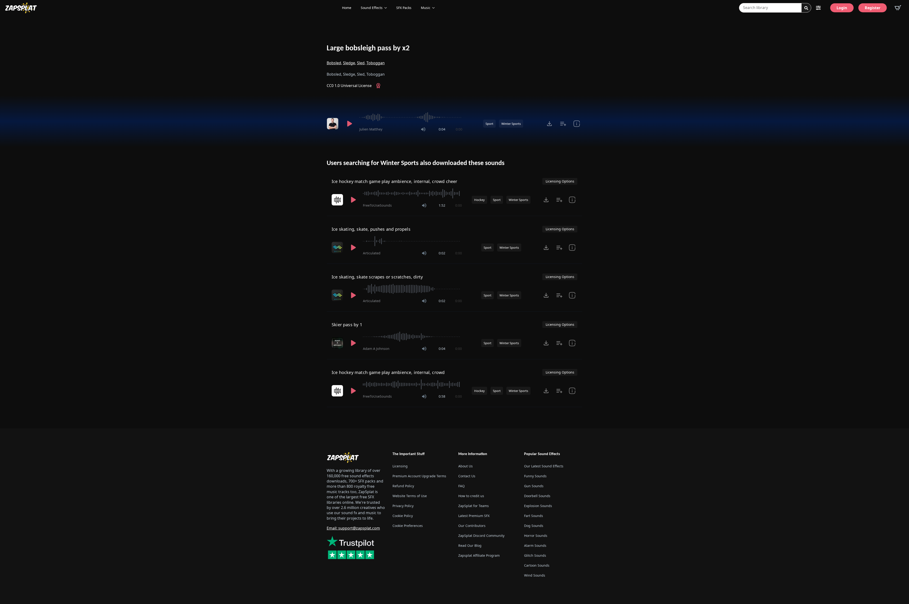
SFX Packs (403, 7)
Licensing (400, 466)
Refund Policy (403, 486)
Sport (489, 124)
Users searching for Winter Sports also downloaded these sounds (415, 163)
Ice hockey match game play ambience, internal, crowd (388, 372)
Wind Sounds (534, 575)
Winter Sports (511, 124)
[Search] (806, 8)
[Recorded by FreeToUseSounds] (338, 199)
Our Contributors (472, 525)
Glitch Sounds (535, 555)
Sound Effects (372, 7)
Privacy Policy (403, 506)
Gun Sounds (534, 486)
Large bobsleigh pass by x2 (368, 48)
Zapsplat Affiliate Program (479, 555)
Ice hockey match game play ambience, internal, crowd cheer (394, 181)
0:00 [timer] (459, 129)
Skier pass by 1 (347, 324)
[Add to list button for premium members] (563, 123)
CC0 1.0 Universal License (349, 85)
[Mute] (423, 129)
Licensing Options (560, 181)
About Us (465, 466)
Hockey (479, 200)
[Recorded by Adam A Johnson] (338, 343)
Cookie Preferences (407, 525)
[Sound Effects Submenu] (387, 7)
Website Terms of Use (409, 496)
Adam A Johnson (376, 348)
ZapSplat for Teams (473, 506)
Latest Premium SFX (474, 515)
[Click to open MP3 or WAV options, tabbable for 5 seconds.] (549, 123)
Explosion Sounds (538, 506)
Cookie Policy (402, 515)
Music (425, 7)
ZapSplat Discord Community (481, 535)
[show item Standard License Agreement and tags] (572, 199)
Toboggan (375, 62)
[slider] (410, 117)
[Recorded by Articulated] (338, 247)
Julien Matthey (370, 129)
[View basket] (897, 7)
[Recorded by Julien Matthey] (333, 123)
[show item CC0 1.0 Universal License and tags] (576, 123)
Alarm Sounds (535, 545)
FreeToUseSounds (377, 205)
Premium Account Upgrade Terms (419, 476)
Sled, (361, 62)
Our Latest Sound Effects (543, 466)
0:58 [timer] (442, 396)
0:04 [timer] (442, 129)
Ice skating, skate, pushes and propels (371, 229)
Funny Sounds (535, 476)
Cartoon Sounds (536, 565)
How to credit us (471, 496)
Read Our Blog (469, 545)
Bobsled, (334, 62)
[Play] (349, 123)
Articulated (371, 253)
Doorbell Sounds (537, 496)
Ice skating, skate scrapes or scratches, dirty (377, 277)
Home (346, 7)
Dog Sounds (533, 525)
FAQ (461, 486)
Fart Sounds (533, 515)
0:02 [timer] (442, 253)
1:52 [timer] (442, 205)
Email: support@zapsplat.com (353, 528)
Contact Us (466, 476)
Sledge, (349, 62)
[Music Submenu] (434, 7)
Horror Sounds (535, 535)
